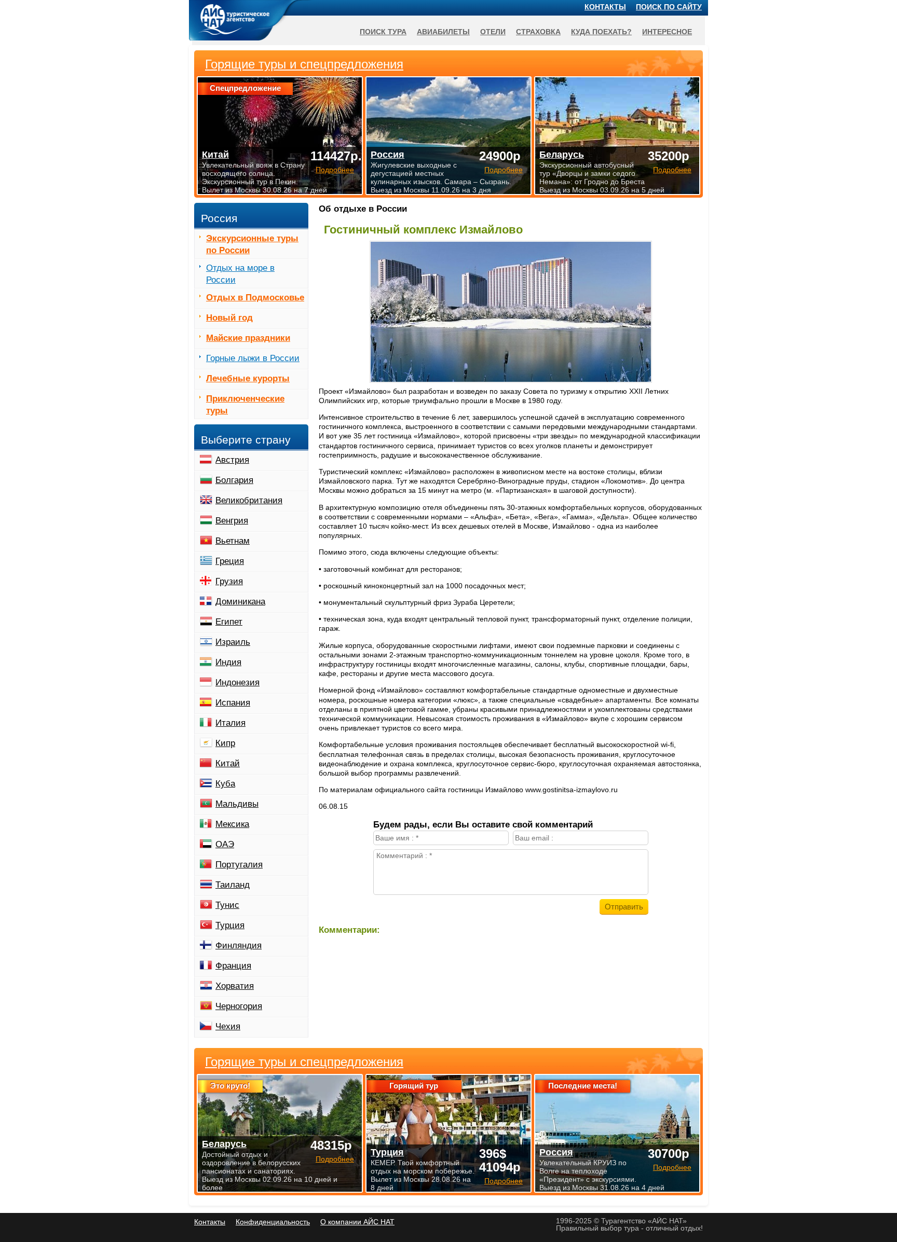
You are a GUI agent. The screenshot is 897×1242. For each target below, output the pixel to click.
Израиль (232, 642)
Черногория (238, 1006)
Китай (227, 763)
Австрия (232, 460)
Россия (556, 1152)
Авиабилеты (443, 31)
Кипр (225, 743)
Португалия (239, 865)
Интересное (667, 31)
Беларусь (224, 1144)
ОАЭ (224, 844)
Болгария (234, 480)
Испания (232, 703)
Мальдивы (237, 804)
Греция (229, 561)
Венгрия (231, 521)
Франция (233, 966)
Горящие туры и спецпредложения (304, 1062)
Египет (228, 622)
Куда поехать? (601, 31)
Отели (493, 31)
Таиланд (232, 885)
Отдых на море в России (240, 274)
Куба (225, 784)
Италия (230, 723)
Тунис (227, 905)
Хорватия (234, 986)
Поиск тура (383, 31)
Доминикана (240, 601)
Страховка (538, 31)
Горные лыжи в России (253, 358)
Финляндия (238, 945)
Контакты (605, 7)
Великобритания (248, 500)
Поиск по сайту (669, 7)
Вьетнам (232, 541)
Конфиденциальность (273, 1222)
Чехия (227, 1026)
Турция (229, 925)
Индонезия (237, 682)
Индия (228, 662)
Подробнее (335, 1159)
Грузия (229, 581)
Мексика (232, 824)
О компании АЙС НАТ (357, 1222)
